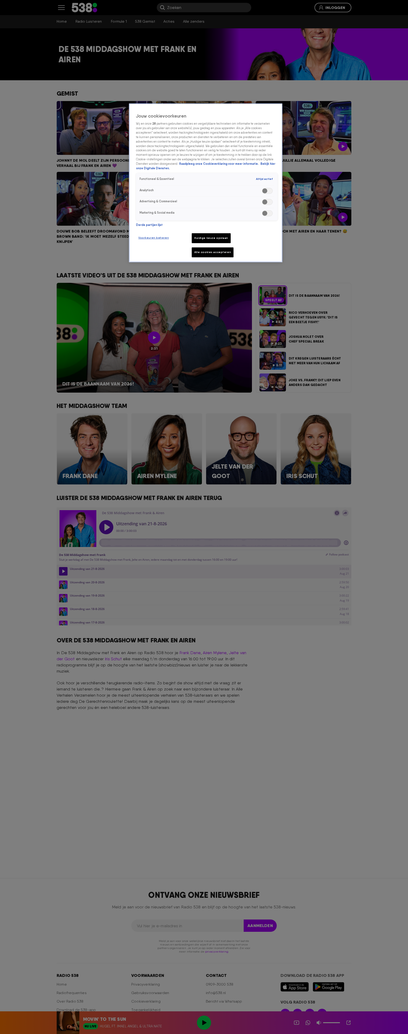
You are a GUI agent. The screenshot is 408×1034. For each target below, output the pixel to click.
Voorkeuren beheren (153, 237)
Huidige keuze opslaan (211, 238)
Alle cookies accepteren (212, 252)
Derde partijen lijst (149, 225)
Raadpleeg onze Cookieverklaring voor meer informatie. (219, 163)
